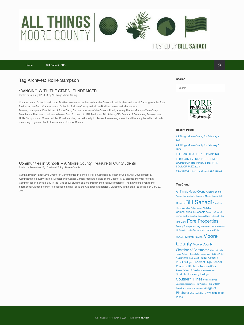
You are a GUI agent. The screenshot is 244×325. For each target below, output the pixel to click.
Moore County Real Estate (213, 254)
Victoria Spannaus (194, 288)
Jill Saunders (181, 230)
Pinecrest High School (207, 262)
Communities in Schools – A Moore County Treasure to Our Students (77, 163)
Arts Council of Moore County (204, 195)
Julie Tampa (207, 230)
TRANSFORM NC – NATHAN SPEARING (199, 171)
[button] (219, 65)
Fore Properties (202, 220)
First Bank (181, 221)
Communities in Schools (190, 212)
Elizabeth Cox (218, 215)
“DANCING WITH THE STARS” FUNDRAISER (58, 90)
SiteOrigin (144, 317)
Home (29, 65)
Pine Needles (209, 270)
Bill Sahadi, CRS (56, 65)
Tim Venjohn (201, 283)
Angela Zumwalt (183, 195)
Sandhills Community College (192, 274)
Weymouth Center (198, 293)
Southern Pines (189, 279)
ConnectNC (211, 212)
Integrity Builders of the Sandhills (210, 226)
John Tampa (193, 230)
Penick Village (184, 262)
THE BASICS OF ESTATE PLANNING (197, 154)
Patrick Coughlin (209, 257)
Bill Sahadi (198, 202)
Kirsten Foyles (193, 237)
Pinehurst (182, 266)
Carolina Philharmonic (192, 208)
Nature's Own (182, 257)
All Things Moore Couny (190, 191)
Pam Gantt (194, 257)
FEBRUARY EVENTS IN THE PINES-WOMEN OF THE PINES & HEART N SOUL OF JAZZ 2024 (197, 162)
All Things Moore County (64, 94)
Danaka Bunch (204, 215)
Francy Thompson (185, 226)
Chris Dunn (208, 208)
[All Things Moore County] (114, 30)
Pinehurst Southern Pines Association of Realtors (196, 268)
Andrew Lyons (214, 191)
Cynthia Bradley (190, 215)
